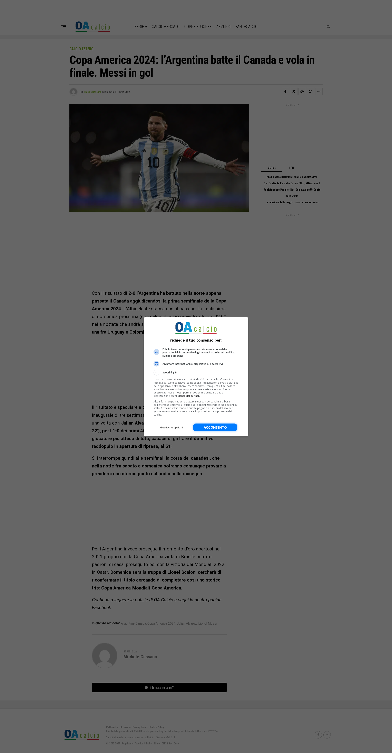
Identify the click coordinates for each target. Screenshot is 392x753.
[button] (196, 372)
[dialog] (196, 376)
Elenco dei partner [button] (188, 396)
